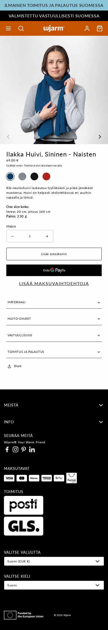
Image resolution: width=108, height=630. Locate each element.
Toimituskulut (32, 165)
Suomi (12, 585)
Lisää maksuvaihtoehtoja (54, 283)
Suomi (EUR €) (18, 561)
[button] (8, 28)
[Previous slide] (8, 88)
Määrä (11, 226)
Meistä (11, 405)
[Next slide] (100, 88)
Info (9, 422)
